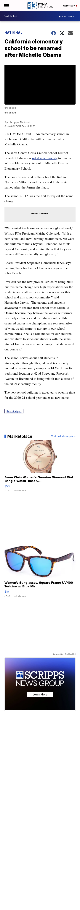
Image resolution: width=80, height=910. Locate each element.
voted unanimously (44, 158)
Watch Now (69, 6)
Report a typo (14, 411)
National (13, 32)
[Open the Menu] (6, 5)
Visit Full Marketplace (63, 436)
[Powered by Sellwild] (70, 654)
